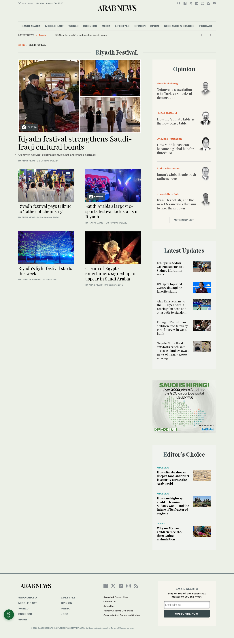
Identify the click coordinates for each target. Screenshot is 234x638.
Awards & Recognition (115, 597)
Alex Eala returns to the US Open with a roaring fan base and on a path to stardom (171, 306)
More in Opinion (184, 220)
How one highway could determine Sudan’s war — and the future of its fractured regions (173, 505)
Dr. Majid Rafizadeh (169, 138)
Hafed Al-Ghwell (167, 113)
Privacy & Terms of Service (118, 610)
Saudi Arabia (31, 25)
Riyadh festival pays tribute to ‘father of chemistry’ (44, 208)
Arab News (27, 3)
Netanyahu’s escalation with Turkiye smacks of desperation (174, 93)
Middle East (54, 25)
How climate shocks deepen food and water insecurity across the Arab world (173, 477)
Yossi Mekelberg (167, 83)
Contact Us (109, 601)
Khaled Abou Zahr (168, 194)
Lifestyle (122, 25)
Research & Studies (179, 25)
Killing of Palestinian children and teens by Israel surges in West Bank (172, 327)
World (73, 25)
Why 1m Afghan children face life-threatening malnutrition (169, 533)
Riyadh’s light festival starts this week (45, 270)
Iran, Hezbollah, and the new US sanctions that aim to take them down (176, 204)
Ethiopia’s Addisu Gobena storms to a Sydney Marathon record (170, 268)
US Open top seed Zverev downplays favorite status (81, 35)
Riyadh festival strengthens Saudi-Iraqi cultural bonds (75, 142)
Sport (154, 25)
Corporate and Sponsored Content (122, 615)
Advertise (108, 606)
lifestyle (68, 597)
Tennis (42, 35)
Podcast (205, 25)
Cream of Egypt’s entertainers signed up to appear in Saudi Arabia (110, 273)
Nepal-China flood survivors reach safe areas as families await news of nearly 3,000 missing (173, 350)
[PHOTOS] (79, 96)
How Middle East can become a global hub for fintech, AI (175, 149)
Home (21, 44)
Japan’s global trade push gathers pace (176, 176)
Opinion (140, 25)
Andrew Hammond (168, 168)
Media (106, 25)
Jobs (64, 613)
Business (90, 25)
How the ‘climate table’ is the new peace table (176, 121)
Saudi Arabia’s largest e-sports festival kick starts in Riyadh (112, 211)
